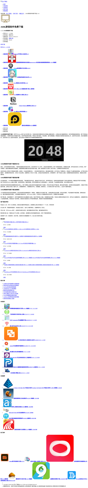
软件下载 (5, 9)
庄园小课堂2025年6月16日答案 (10, 293)
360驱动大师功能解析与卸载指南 (11, 283)
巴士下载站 (9, 13)
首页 (4, 4)
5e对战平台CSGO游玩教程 (9, 288)
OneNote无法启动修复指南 (9, 287)
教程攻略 (5, 10)
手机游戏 (5, 5)
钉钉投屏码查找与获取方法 (9, 292)
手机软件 (5, 7)
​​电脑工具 (21, 13)
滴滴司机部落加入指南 (8, 298)
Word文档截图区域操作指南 (10, 295)
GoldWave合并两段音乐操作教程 (11, 296)
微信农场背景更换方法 (8, 290)
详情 (4, 227)
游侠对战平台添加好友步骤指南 (11, 285)
